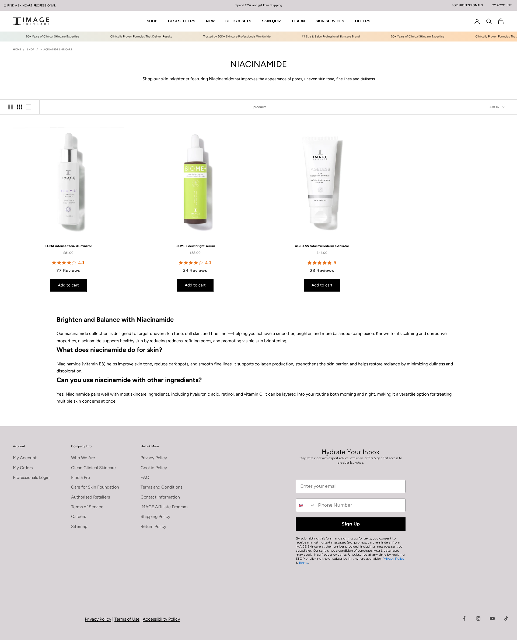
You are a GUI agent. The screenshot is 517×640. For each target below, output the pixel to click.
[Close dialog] (354, 264)
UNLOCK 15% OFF (311, 365)
